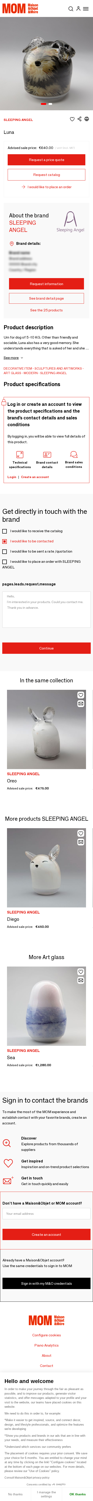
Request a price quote (46, 160)
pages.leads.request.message (29, 584)
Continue (46, 648)
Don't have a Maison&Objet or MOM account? (42, 1203)
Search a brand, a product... (70, 7)
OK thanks (78, 1494)
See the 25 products (46, 310)
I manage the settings (46, 1494)
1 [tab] (43, 104)
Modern (31, 373)
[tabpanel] (46, 63)
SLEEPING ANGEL (53, 373)
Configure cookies (46, 1335)
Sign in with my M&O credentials (46, 1283)
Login (11, 477)
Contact (46, 1366)
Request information (46, 284)
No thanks (15, 1494)
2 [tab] (50, 104)
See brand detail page (46, 298)
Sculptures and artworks (58, 368)
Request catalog (46, 175)
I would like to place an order (50, 187)
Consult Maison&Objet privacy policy (27, 1477)
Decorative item (18, 368)
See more (11, 358)
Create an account (35, 477)
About (46, 1355)
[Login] (78, 9)
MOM (20, 8)
